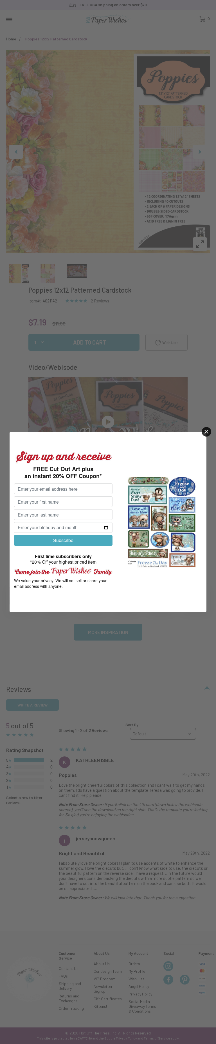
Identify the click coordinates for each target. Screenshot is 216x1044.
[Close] (206, 432)
